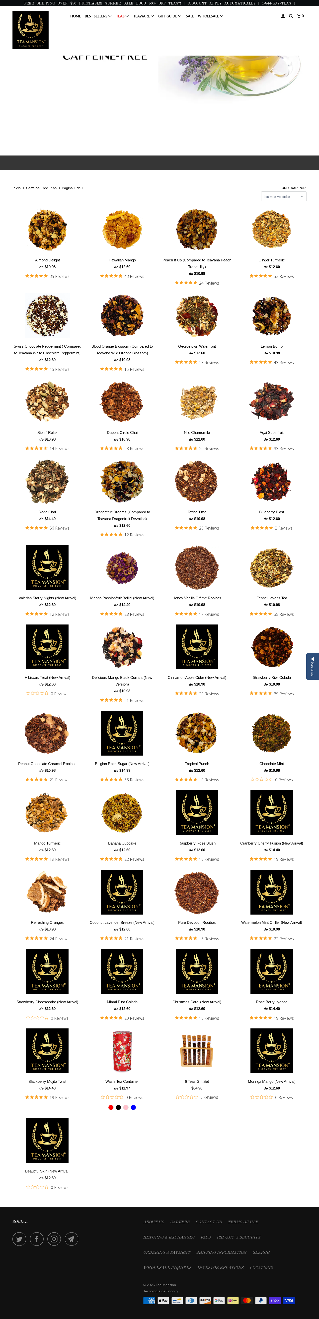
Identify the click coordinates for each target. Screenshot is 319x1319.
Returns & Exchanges (169, 1238)
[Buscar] (291, 16)
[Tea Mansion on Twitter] (20, 1239)
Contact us (209, 1222)
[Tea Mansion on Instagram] (55, 1239)
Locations (261, 1268)
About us (153, 1222)
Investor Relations (220, 1268)
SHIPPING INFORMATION (221, 1253)
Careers (180, 1222)
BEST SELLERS (96, 16)
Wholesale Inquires (167, 1268)
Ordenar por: (294, 188)
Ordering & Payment (166, 1253)
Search (261, 1253)
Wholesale (209, 16)
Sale (190, 16)
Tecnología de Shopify (160, 1291)
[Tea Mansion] (38, 30)
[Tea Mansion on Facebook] (38, 1239)
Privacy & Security (239, 1238)
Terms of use (243, 1222)
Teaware (142, 16)
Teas (120, 16)
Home (75, 16)
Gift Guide (168, 16)
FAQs (206, 1238)
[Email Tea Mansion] (73, 1239)
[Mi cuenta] (283, 16)
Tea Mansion (166, 1285)
